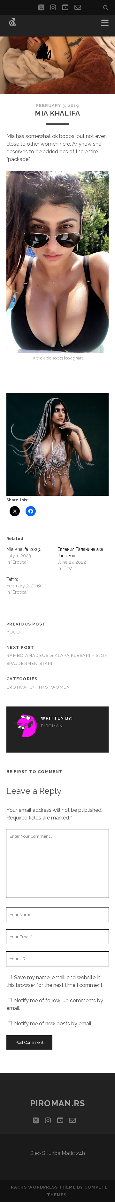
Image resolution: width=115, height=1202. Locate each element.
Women (60, 687)
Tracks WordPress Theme (41, 1187)
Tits (43, 687)
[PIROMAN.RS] (12, 25)
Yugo (13, 632)
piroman (52, 725)
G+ (32, 687)
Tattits (12, 579)
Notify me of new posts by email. (53, 1023)
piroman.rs (57, 1103)
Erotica (16, 687)
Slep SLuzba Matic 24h (57, 1153)
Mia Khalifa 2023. (23, 549)
